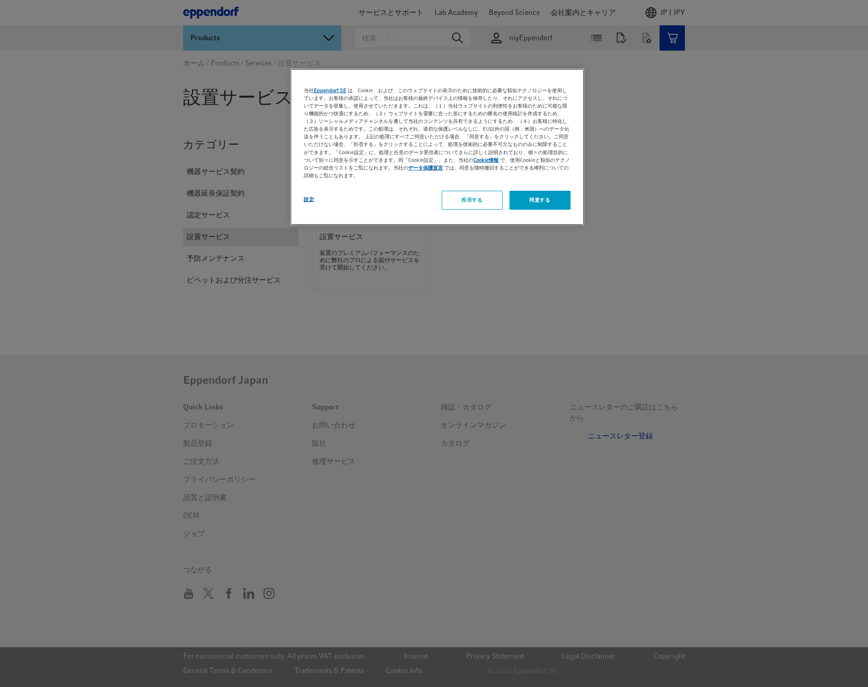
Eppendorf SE (330, 90)
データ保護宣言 (425, 168)
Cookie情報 (486, 160)
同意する (539, 200)
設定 (309, 199)
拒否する (472, 200)
